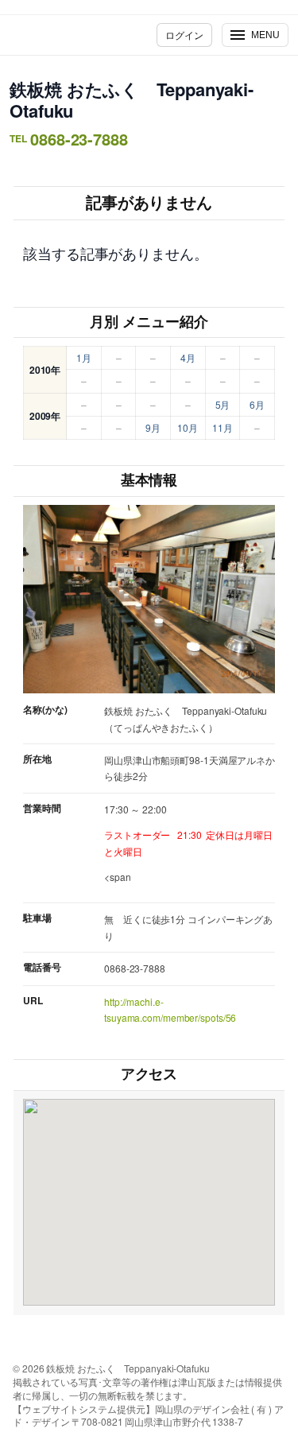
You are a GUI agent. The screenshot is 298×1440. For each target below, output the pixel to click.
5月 (222, 404)
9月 (153, 427)
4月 (187, 357)
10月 (187, 427)
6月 (257, 404)
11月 (222, 427)
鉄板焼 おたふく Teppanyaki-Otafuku (131, 100)
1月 (83, 357)
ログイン (184, 34)
